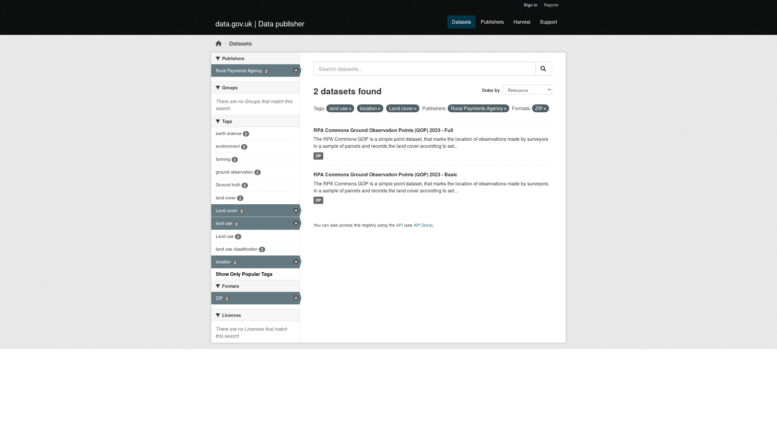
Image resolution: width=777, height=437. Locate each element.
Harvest (522, 21)
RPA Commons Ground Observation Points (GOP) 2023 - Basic (385, 174)
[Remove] (350, 108)
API (399, 225)
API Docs (422, 225)
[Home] (218, 43)
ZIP (318, 155)
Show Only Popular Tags (244, 273)
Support (548, 21)
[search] (543, 69)
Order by (491, 90)
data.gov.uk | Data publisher (259, 23)
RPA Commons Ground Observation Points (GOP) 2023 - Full (383, 130)
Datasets (461, 21)
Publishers (492, 21)
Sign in (531, 5)
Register (551, 5)
